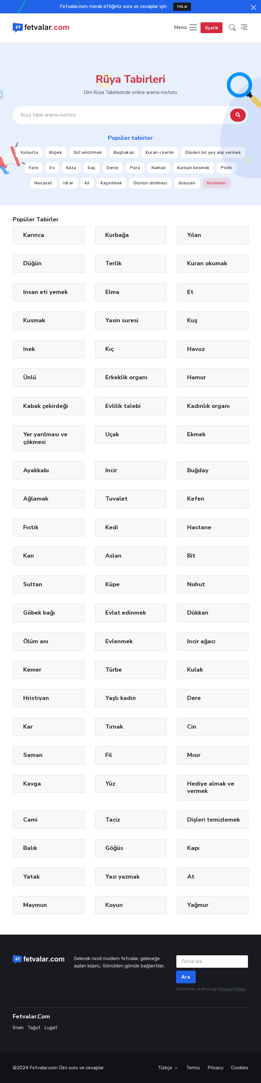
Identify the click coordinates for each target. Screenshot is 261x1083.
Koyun (114, 905)
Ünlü (29, 377)
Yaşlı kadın (120, 698)
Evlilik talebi (122, 406)
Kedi (111, 527)
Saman (33, 755)
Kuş (192, 320)
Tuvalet (116, 499)
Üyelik (211, 27)
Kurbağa (117, 235)
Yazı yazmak (122, 876)
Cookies (239, 1068)
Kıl (87, 183)
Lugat (50, 1027)
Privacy (215, 1068)
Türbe (113, 670)
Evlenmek (118, 641)
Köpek (55, 152)
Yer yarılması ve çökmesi (45, 438)
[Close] (253, 7)
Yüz (110, 784)
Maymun (35, 905)
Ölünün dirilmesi (150, 183)
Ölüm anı (35, 641)
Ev (52, 167)
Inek (29, 349)
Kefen (195, 499)
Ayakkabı (36, 470)
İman (18, 1027)
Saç (91, 167)
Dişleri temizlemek (213, 819)
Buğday (197, 470)
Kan (28, 556)
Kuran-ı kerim (160, 152)
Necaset (43, 183)
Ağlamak (35, 499)
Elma (112, 292)
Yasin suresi (121, 320)
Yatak (31, 876)
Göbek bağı (39, 613)
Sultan (32, 584)
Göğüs (114, 848)
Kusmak (34, 320)
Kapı (193, 848)
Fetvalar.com (44, 1068)
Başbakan (124, 152)
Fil (108, 755)
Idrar (68, 183)
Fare (34, 167)
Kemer (32, 670)
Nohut (196, 584)
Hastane (199, 527)
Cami (30, 819)
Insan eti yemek (45, 292)
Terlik (113, 263)
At (190, 876)
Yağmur (197, 905)
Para (135, 167)
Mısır (194, 755)
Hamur (196, 377)
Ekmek (196, 434)
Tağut (33, 1027)
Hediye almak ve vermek (210, 787)
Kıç (109, 349)
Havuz (196, 349)
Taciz (112, 819)
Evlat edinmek (125, 613)
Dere (194, 698)
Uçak (112, 434)
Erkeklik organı (126, 377)
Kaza (71, 167)
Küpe (112, 584)
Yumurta (29, 152)
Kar (28, 727)
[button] (232, 27)
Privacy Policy (232, 989)
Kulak (195, 670)
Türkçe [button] (165, 1068)
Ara (185, 977)
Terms (193, 1068)
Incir (111, 470)
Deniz (113, 167)
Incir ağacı (201, 641)
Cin (191, 727)
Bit (191, 556)
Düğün (32, 263)
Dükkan (197, 613)
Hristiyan (36, 698)
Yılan (194, 235)
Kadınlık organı (208, 406)
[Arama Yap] (238, 115)
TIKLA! (182, 6)
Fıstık (31, 527)
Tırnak (114, 727)
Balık (30, 848)
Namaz (159, 167)
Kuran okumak (207, 263)
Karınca (33, 235)
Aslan (113, 556)
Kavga (32, 784)
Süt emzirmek (88, 152)
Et (190, 292)
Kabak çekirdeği (45, 406)
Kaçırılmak (111, 183)
